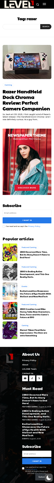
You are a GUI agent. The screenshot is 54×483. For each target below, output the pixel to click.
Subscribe (43, 477)
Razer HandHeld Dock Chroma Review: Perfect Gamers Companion (26, 100)
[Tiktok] (32, 378)
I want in (27, 220)
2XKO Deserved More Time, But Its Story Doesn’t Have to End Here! (35, 254)
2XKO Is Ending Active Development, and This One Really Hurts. (34, 274)
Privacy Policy (34, 226)
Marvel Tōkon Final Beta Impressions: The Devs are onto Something (33, 333)
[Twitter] (39, 378)
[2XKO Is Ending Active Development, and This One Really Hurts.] (10, 272)
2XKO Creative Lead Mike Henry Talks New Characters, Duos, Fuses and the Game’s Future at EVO (35, 313)
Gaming (8, 85)
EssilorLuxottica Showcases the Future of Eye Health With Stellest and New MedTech (35, 294)
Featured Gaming (29, 247)
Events (24, 286)
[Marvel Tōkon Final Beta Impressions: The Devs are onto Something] (10, 330)
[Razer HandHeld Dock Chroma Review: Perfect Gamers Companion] (27, 62)
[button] (49, 478)
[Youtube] (25, 378)
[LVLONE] (19, 5)
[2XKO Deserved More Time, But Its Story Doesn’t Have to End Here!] (10, 252)
